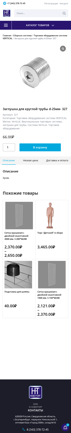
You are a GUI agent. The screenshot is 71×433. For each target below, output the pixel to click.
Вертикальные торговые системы (42, 121)
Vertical (16, 121)
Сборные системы (22, 35)
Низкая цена (30, 160)
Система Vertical (37, 125)
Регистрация (51, 3)
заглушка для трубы (14, 125)
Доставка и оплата (57, 160)
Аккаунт (64, 3)
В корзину (40, 147)
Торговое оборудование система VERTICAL (42, 118)
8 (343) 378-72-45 (38, 429)
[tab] (9, 160)
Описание (9, 160)
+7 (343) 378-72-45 (16, 3)
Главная (7, 35)
